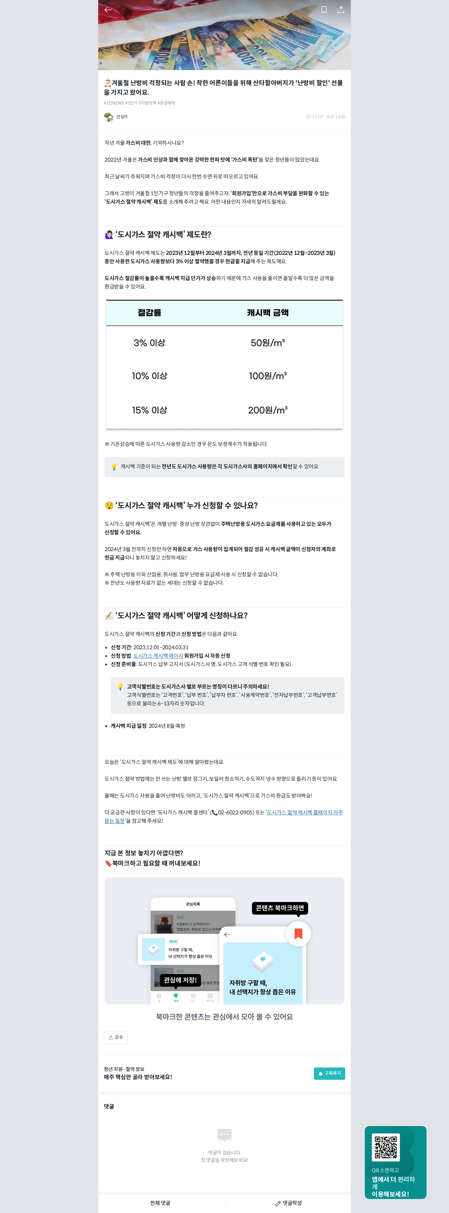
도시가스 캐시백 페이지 (158, 656)
